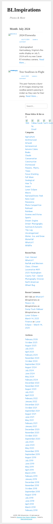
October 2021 (31, 407)
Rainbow (29, 211)
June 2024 (30, 373)
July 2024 (29, 370)
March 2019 (30, 472)
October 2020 (31, 435)
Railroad (28, 208)
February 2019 (31, 476)
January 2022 (31, 401)
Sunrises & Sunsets (33, 226)
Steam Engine (31, 220)
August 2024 (31, 367)
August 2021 (30, 413)
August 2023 (30, 389)
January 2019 (31, 479)
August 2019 (30, 457)
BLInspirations (24, 10)
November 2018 (32, 485)
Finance (28, 321)
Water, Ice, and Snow (35, 236)
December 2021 (32, 404)
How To (28, 183)
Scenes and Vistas (33, 214)
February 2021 (31, 423)
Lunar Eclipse (31, 189)
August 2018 (30, 494)
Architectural (31, 139)
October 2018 (31, 488)
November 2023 (32, 385)
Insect (28, 186)
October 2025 (31, 342)
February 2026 (31, 339)
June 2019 (29, 463)
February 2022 (31, 398)
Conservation (31, 158)
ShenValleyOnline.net (26, 519)
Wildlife (28, 245)
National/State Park (34, 195)
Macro (28, 192)
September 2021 (32, 410)
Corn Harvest (31, 257)
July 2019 (29, 460)
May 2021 (29, 420)
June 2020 (30, 444)
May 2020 (29, 448)
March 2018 (30, 507)
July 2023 (29, 392)
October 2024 (31, 361)
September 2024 (32, 364)
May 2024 (29, 376)
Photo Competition (33, 205)
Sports (28, 217)
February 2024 (31, 379)
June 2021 (29, 417)
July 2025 (29, 348)
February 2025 (31, 354)
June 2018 (29, 500)
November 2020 (32, 432)
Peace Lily (29, 302)
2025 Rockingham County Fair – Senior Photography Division (34, 275)
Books (27, 152)
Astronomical (31, 146)
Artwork (28, 142)
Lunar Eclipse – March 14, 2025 (34, 324)
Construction (30, 161)
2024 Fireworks (27, 35)
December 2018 (32, 482)
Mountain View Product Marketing (26, 517)
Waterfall (29, 239)
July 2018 (29, 497)
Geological (29, 180)
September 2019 (32, 454)
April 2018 (29, 504)
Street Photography (34, 223)
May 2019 (29, 466)
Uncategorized (31, 233)
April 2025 (29, 351)
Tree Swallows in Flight (31, 71)
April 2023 (29, 395)
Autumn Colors (31, 149)
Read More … (32, 96)
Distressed (30, 164)
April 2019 (29, 469)
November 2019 (32, 451)
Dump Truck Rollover (34, 309)
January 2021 (31, 426)
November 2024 (32, 357)
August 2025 (30, 345)
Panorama (29, 202)
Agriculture (30, 136)
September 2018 (32, 491)
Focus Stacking (31, 174)
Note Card (29, 198)
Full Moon (29, 177)
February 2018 (31, 510)
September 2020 (32, 438)
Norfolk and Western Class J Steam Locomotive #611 (34, 266)
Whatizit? (29, 242)
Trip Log (29, 229)
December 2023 (32, 382)
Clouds (28, 155)
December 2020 (32, 429)
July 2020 (29, 441)
